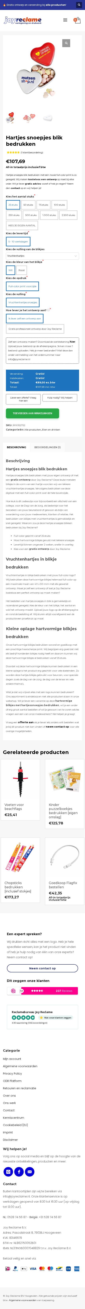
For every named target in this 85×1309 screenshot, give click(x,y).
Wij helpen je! (15, 1149)
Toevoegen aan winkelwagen (32, 413)
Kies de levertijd (17, 233)
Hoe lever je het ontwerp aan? (26, 310)
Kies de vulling (16, 294)
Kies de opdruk (16, 278)
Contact (9, 1184)
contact (15, 188)
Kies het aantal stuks (20, 196)
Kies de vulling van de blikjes (25, 249)
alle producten (56, 5)
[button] (66, 43)
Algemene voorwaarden (22, 1300)
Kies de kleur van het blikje (24, 261)
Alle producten (32, 429)
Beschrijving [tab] (16, 447)
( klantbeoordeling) (32, 152)
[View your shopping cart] (77, 20)
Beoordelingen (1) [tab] (47, 447)
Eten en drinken (51, 429)
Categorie (11, 1050)
